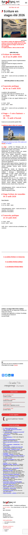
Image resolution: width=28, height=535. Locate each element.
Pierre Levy (5, 479)
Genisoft (11, 517)
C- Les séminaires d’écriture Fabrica (14, 266)
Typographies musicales (8, 490)
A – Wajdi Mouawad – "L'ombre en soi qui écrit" (13, 432)
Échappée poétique (7, 396)
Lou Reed (5, 463)
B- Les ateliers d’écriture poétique (14, 261)
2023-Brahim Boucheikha (9, 522)
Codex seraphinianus (7, 437)
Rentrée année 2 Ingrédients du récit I (11, 405)
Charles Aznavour (6, 434)
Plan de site (5, 513)
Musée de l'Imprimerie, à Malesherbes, (11, 474)
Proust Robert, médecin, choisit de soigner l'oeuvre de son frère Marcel (12, 482)
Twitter (5, 530)
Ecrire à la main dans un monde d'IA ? (11, 442)
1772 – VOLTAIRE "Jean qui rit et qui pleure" (12, 429)
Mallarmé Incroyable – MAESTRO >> (11, 464)
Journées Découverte (7, 400)
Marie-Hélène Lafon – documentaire (11, 468)
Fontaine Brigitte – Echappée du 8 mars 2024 (13, 447)
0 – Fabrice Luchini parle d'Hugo (10, 428)
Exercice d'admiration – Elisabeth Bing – (11, 444)
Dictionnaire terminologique (9, 439)
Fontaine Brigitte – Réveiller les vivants (11, 449)
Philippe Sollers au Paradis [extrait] (10, 476)
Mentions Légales (7, 514)
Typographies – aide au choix (9, 488)
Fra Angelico (5, 453)
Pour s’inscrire (5, 200)
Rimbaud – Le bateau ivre (8, 485)
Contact (16, 365)
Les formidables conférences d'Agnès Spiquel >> (14, 455)
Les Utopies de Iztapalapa (8, 459)
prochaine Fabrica (7, 409)
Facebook (6, 529)
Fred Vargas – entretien (8, 454)
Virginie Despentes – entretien (9, 493)
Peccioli (3, 143)
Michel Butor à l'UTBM (8, 470)
